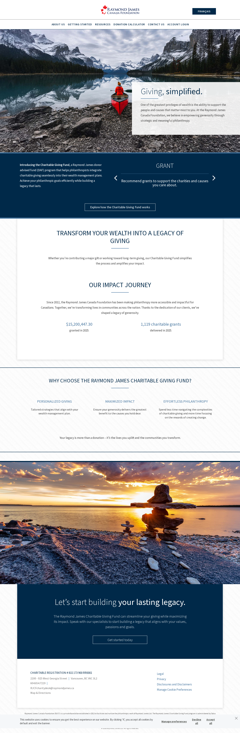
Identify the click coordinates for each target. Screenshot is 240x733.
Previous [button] (115, 178)
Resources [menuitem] (103, 24)
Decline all (196, 721)
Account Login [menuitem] (178, 24)
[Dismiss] (236, 718)
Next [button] (214, 178)
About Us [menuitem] (58, 24)
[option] (165, 176)
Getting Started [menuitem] (80, 24)
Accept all (210, 721)
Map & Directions (40, 693)
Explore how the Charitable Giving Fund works (120, 207)
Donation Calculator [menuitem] (129, 24)
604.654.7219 (38, 683)
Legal (160, 674)
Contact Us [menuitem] (156, 24)
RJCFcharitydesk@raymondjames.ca (52, 688)
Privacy (161, 679)
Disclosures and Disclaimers (174, 684)
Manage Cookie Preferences (174, 690)
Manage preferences (174, 721)
